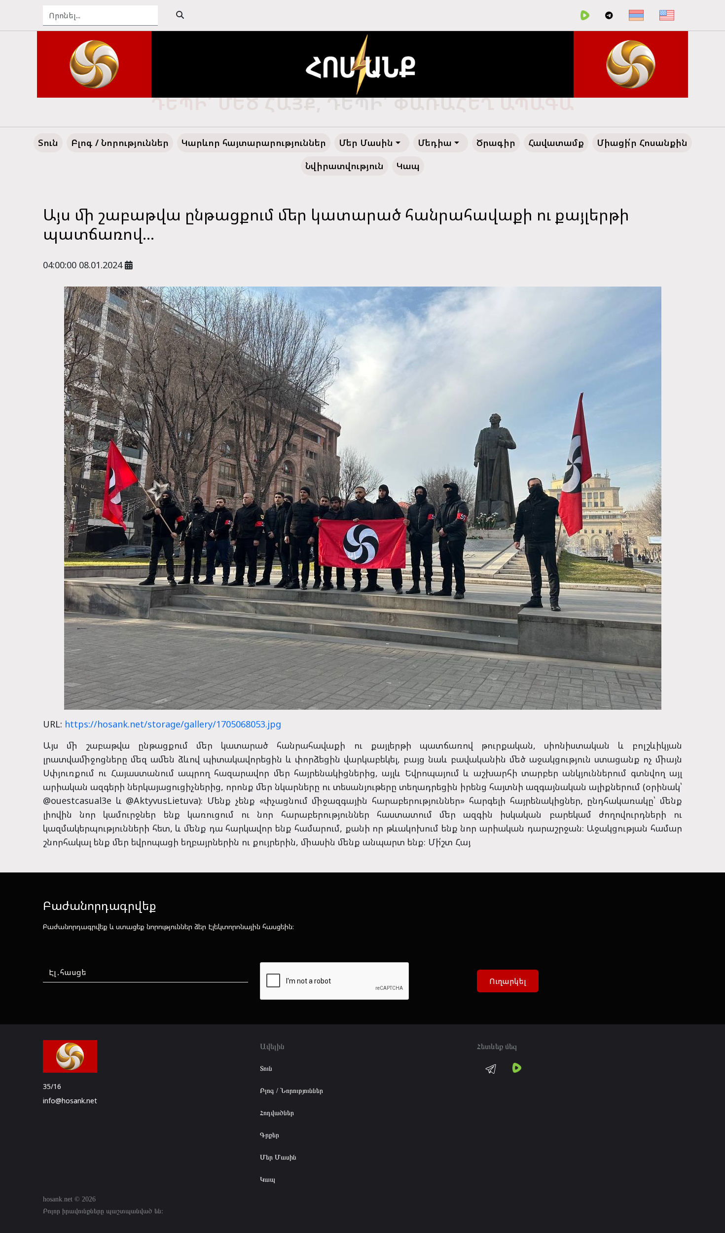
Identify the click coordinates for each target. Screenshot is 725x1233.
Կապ (267, 1179)
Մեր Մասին (278, 1157)
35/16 (52, 1086)
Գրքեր (269, 1135)
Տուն (266, 1068)
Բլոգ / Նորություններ (291, 1090)
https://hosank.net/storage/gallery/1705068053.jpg (173, 724)
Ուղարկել (507, 981)
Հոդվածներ (277, 1113)
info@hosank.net (70, 1100)
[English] (667, 15)
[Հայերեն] (636, 15)
